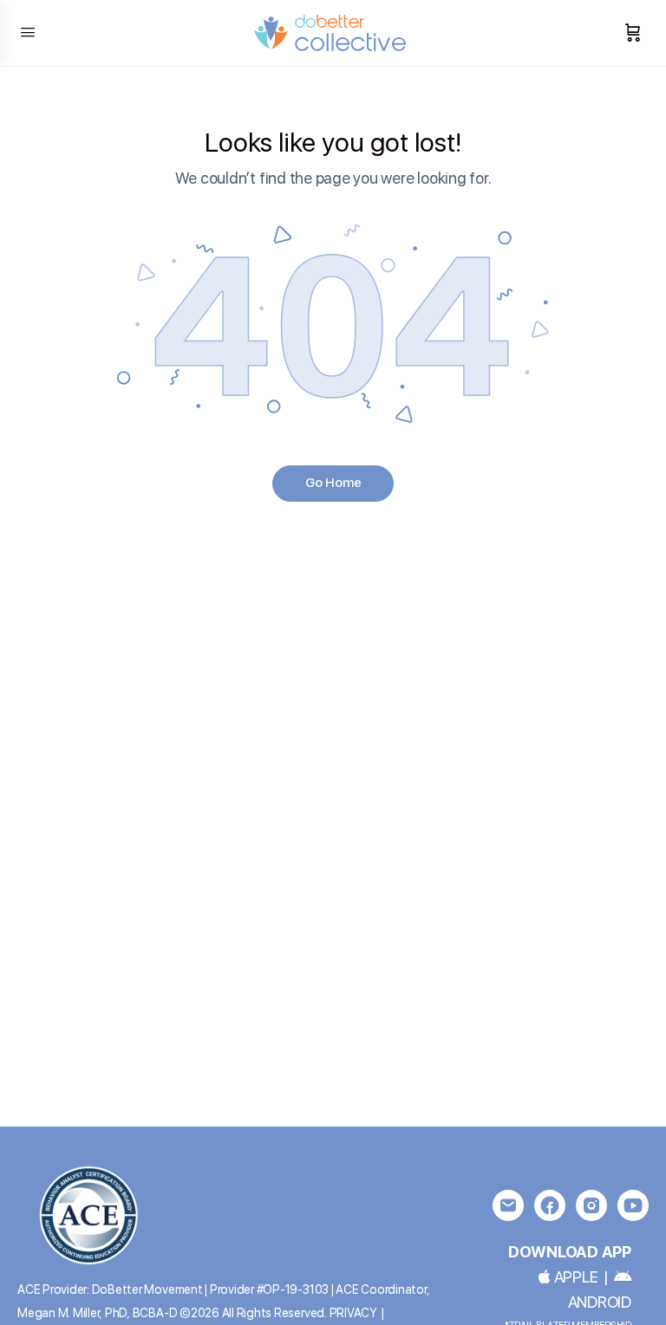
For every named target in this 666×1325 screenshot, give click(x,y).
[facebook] (549, 1205)
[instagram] (591, 1205)
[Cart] (633, 33)
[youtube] (633, 1205)
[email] (508, 1205)
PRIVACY (353, 1313)
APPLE (574, 1277)
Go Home (333, 482)
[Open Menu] (27, 31)
